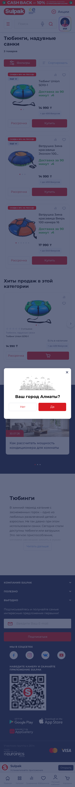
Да (52, 407)
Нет (22, 407)
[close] (67, 372)
